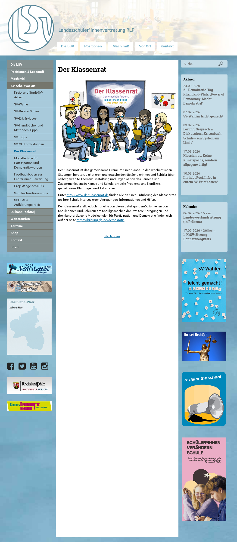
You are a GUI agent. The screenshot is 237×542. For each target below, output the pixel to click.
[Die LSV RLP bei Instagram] (44, 366)
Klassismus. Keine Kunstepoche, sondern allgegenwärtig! (200, 160)
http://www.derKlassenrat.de (88, 195)
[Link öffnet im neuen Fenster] (204, 320)
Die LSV (67, 46)
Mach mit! (120, 46)
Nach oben (112, 236)
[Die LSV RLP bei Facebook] (10, 366)
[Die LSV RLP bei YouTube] (33, 366)
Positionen (93, 46)
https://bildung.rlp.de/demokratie (101, 220)
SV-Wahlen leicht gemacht (203, 116)
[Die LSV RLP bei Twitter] (22, 366)
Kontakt (167, 46)
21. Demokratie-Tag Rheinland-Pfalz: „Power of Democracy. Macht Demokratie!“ (203, 97)
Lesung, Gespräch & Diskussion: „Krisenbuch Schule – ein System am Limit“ (202, 136)
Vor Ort (145, 46)
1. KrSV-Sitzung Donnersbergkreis (197, 236)
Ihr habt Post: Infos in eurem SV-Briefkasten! (200, 179)
